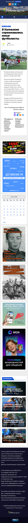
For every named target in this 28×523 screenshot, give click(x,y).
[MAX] (15, 115)
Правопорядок (13, 387)
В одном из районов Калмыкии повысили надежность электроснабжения (13, 407)
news (9, 43)
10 (4, 209)
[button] (25, 17)
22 (20, 212)
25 (7, 215)
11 (7, 209)
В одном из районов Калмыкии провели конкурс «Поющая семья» (8, 125)
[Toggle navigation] (14, 17)
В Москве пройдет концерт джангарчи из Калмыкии (19, 123)
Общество (4, 26)
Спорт (9, 26)
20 (14, 212)
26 (10, 215)
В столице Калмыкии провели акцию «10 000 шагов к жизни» (14, 422)
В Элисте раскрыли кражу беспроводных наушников (13, 391)
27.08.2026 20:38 (9, 393)
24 (4, 215)
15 (20, 209)
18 (7, 212)
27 (14, 215)
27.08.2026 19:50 (9, 424)
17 (4, 212)
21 (17, 212)
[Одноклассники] (20, 115)
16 (23, 209)
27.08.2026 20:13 (9, 409)
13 (14, 209)
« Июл (4, 222)
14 (17, 209)
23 (23, 212)
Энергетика (12, 402)
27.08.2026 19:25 (9, 440)
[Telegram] (23, 115)
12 (10, 209)
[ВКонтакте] (17, 115)
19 (10, 212)
